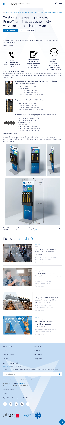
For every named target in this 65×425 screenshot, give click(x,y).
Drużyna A (37, 351)
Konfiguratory (38, 359)
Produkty (6, 34)
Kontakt (5, 359)
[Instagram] (10, 404)
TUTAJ (4, 379)
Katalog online (7, 346)
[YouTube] (16, 404)
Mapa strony (38, 355)
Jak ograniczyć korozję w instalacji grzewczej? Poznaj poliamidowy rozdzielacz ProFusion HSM (46, 300)
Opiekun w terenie (39, 230)
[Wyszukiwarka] (56, 4)
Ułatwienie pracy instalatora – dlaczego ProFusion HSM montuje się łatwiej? (48, 275)
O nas (5, 351)
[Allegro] (27, 404)
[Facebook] (5, 404)
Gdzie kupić (37, 346)
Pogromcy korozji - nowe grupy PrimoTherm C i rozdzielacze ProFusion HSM (45, 251)
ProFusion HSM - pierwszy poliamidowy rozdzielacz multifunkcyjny (44, 324)
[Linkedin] (22, 404)
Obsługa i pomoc (8, 355)
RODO (5, 394)
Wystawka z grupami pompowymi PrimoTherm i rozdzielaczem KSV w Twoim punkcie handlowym (35, 12)
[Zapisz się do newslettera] (59, 374)
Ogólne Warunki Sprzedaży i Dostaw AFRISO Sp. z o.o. (17, 398)
